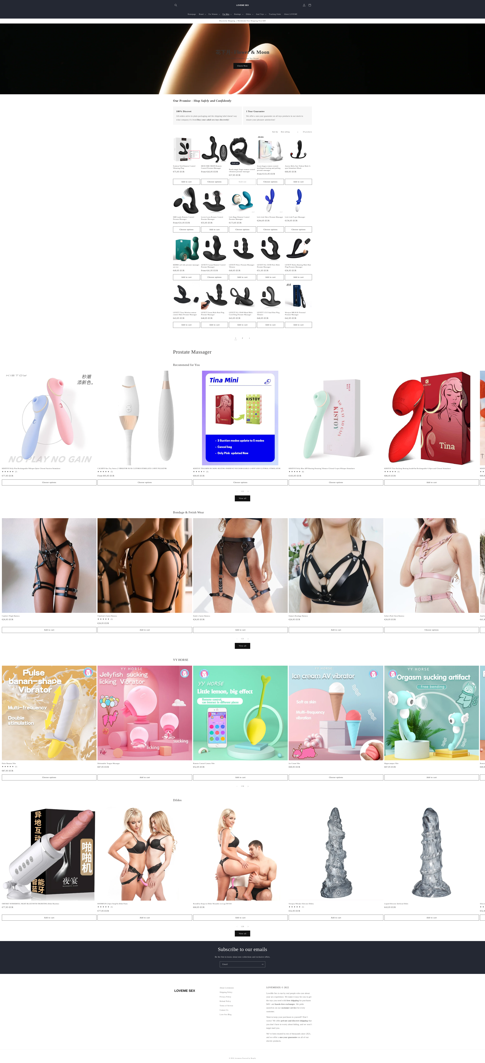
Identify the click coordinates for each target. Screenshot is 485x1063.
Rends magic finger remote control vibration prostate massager (242, 170)
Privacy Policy (225, 997)
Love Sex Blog (225, 1014)
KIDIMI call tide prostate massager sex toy (186, 266)
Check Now (242, 66)
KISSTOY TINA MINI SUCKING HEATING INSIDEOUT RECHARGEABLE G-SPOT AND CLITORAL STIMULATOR (236, 468)
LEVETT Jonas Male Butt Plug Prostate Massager (212, 314)
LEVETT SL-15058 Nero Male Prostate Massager (268, 266)
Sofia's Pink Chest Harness (394, 616)
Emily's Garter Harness (201, 616)
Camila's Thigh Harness (11, 616)
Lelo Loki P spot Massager (295, 217)
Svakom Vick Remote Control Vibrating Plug (184, 167)
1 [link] (235, 338)
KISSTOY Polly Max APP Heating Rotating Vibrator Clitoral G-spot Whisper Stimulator (322, 468)
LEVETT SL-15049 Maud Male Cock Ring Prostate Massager (241, 314)
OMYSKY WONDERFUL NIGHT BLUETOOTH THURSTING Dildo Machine (30, 904)
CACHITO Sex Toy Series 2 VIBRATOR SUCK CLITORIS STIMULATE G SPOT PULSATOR (132, 468)
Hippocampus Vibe (391, 763)
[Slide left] (237, 491)
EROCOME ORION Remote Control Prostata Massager (211, 167)
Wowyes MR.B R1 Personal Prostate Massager (295, 314)
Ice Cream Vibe (294, 763)
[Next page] (249, 338)
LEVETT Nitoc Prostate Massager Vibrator (241, 266)
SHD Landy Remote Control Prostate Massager (183, 218)
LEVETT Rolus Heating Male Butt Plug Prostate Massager (298, 266)
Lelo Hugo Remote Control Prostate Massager (239, 218)
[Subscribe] (262, 964)
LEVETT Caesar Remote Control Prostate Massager (213, 266)
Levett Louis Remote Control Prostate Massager (212, 218)
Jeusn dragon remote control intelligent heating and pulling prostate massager (269, 168)
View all (242, 498)
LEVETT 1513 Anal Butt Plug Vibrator (268, 314)
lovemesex (238, 1058)
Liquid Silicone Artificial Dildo (396, 904)
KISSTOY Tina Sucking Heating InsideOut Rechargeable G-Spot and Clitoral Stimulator (417, 468)
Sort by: (275, 132)
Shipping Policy (226, 992)
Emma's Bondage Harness (298, 616)
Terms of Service (226, 1006)
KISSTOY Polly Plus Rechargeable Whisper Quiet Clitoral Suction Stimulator (31, 468)
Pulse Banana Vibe (9, 763)
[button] (176, 5)
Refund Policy (225, 1001)
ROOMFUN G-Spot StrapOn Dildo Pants (113, 904)
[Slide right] (248, 491)
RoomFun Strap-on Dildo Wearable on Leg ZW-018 (212, 904)
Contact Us (224, 1010)
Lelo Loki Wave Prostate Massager (270, 217)
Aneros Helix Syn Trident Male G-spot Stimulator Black (298, 167)
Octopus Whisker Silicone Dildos (301, 904)
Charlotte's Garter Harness (107, 616)
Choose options (215, 182)
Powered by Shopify (249, 1058)
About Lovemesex (227, 988)
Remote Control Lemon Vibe (204, 763)
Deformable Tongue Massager (109, 763)
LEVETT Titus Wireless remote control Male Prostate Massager (185, 314)
